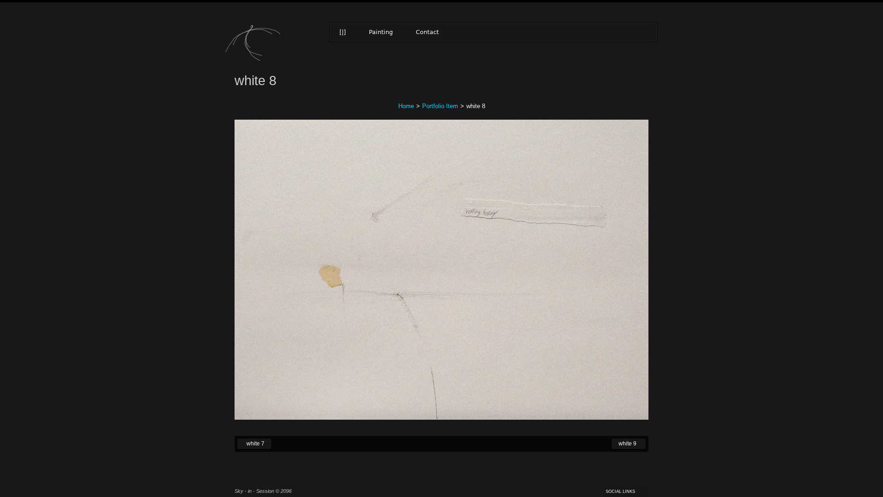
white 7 (250, 443)
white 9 (623, 443)
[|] (342, 32)
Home (406, 106)
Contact (427, 32)
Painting (381, 32)
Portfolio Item (440, 106)
